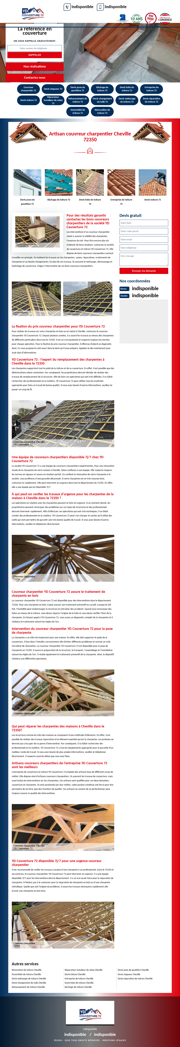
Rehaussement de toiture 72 (77, 100)
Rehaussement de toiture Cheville (28, 987)
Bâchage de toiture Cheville (78, 987)
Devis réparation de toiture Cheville (135, 978)
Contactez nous (34, 77)
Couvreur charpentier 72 (28, 89)
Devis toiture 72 (28, 100)
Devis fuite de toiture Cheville (79, 983)
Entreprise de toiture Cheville (79, 978)
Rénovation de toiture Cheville (26, 970)
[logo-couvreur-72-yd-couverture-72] (32, 12)
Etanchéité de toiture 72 (78, 112)
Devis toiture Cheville (75, 974)
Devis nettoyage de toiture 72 (127, 100)
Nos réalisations (35, 66)
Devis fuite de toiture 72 (127, 89)
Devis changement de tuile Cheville (29, 983)
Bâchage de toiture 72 (102, 89)
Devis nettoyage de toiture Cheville (29, 978)
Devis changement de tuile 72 (102, 100)
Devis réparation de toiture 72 (151, 100)
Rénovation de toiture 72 (102, 112)
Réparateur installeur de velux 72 (53, 100)
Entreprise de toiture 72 (152, 89)
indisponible (82, 7)
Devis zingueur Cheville (129, 974)
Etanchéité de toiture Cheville (26, 974)
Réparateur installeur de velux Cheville (83, 970)
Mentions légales (114, 1040)
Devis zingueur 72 (53, 89)
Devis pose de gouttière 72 (77, 89)
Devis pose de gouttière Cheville (133, 970)
